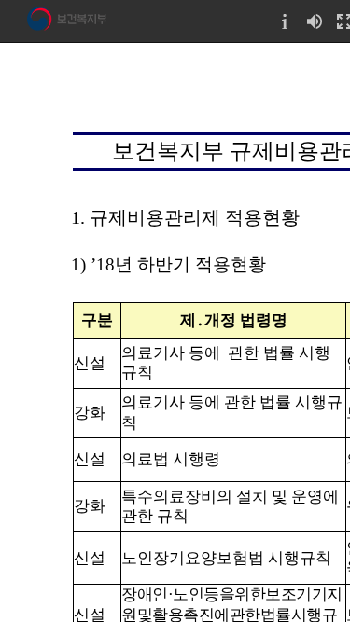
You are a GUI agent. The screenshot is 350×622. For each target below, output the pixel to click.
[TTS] (314, 21)
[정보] (285, 21)
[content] (175, 332)
